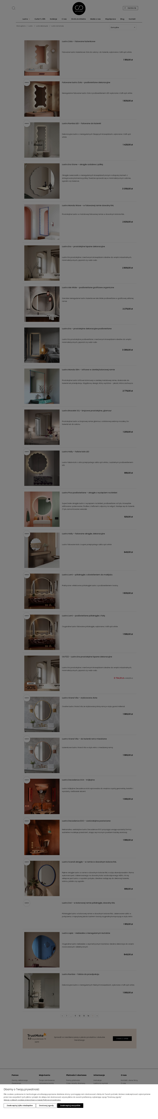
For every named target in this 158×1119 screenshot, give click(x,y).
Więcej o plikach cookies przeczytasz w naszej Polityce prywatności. (32, 1100)
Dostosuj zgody (46, 1105)
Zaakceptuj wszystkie (70, 1105)
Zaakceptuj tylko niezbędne (20, 1105)
